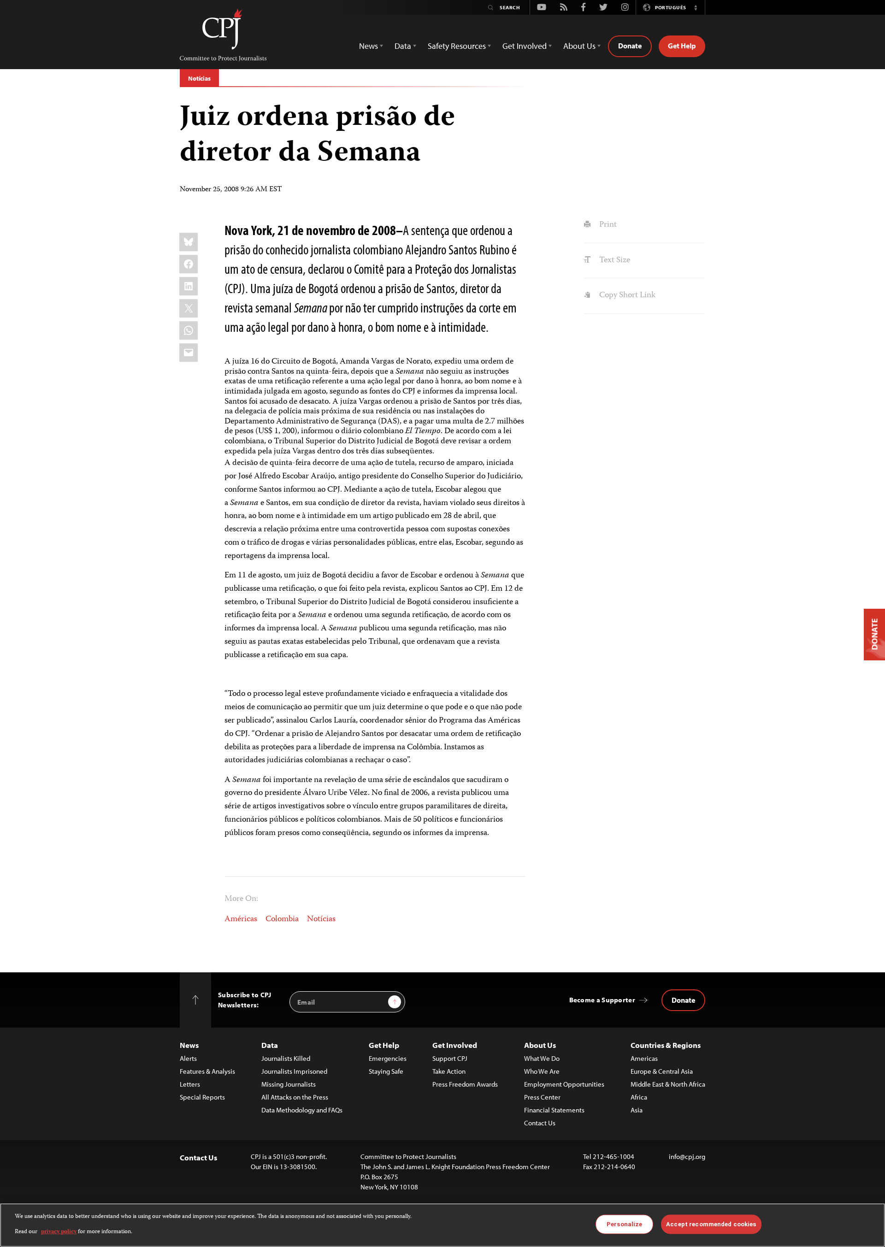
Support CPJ (449, 1058)
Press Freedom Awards (465, 1084)
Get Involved (454, 1045)
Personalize (624, 1224)
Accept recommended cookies (711, 1224)
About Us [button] (579, 46)
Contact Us (539, 1122)
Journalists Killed (285, 1058)
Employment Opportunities (564, 1084)
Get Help (682, 45)
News (189, 1045)
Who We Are (542, 1071)
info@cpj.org (687, 1156)
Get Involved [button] (524, 46)
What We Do (542, 1058)
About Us (540, 1045)
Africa (639, 1097)
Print (606, 225)
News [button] (368, 46)
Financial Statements (554, 1110)
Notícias (199, 78)
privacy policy (59, 1231)
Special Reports (202, 1097)
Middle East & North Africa (668, 1084)
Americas (644, 1058)
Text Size (613, 260)
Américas (240, 919)
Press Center (542, 1097)
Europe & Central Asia (662, 1071)
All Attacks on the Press (294, 1097)
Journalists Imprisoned (294, 1071)
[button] (695, 7)
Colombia (282, 919)
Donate (630, 45)
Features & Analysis (207, 1071)
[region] (442, 1225)
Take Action (449, 1071)
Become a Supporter (602, 999)
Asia (637, 1110)
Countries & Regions (666, 1045)
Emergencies (388, 1058)
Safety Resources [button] (457, 46)
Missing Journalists (288, 1084)
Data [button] (403, 46)
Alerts (188, 1058)
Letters (190, 1084)
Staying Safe (386, 1071)
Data (269, 1045)
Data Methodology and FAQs (301, 1110)
